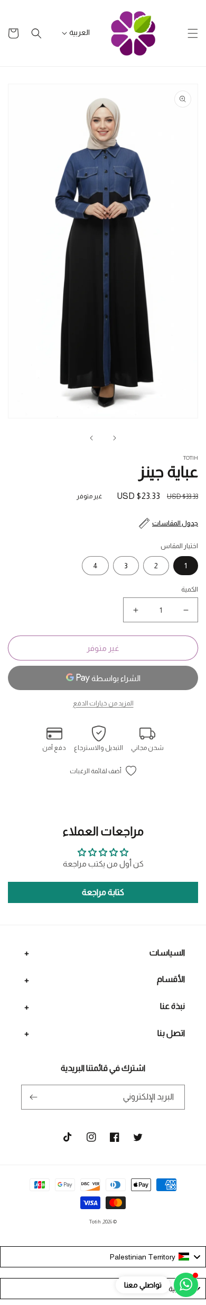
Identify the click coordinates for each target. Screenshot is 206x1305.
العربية (79, 32)
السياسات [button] (167, 952)
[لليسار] (114, 438)
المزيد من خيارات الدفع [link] (103, 703)
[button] (192, 33)
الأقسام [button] (171, 979)
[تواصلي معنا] (186, 1285)
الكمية (189, 589)
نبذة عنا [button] (172, 1006)
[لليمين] (91, 438)
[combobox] (103, 1256)
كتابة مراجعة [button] (103, 892)
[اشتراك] (33, 1097)
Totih (95, 1221)
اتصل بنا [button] (171, 1033)
